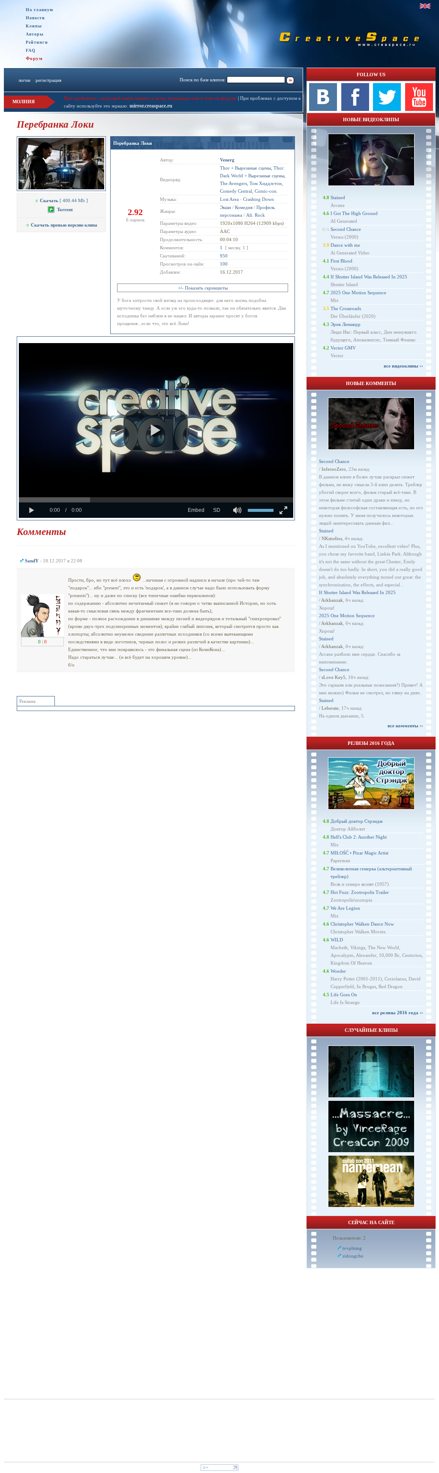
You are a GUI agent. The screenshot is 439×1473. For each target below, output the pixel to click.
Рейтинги (37, 42)
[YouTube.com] (419, 109)
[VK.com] (323, 109)
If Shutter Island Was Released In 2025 (369, 276)
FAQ (31, 50)
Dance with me (345, 245)
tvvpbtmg (352, 1248)
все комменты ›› (405, 725)
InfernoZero (334, 469)
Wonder (338, 971)
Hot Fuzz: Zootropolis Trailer (360, 892)
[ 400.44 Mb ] (64, 200)
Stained (338, 197)
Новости (35, 17)
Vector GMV (343, 347)
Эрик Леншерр (346, 324)
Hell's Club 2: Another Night (359, 837)
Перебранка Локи (132, 143)
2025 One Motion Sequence (358, 292)
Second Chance (346, 229)
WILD (337, 939)
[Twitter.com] (387, 109)
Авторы (35, 34)
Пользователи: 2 (349, 1237)
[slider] (156, 499)
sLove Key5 (334, 677)
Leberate (330, 708)
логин (24, 80)
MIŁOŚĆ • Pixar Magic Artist (359, 852)
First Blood (341, 260)
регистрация (48, 80)
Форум (34, 58)
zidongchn (353, 1255)
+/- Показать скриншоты (203, 287)
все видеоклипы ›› (403, 365)
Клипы (34, 26)
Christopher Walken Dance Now (362, 923)
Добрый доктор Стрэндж (357, 821)
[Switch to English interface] (425, 6)
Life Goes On (344, 994)
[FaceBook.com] (355, 109)
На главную (40, 9)
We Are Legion (345, 908)
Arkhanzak (332, 600)
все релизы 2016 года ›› (397, 1012)
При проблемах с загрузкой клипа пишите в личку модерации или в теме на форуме (150, 98)
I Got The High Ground (354, 213)
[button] (155, 430)
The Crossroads (346, 308)
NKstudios (332, 538)
